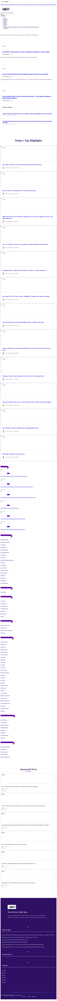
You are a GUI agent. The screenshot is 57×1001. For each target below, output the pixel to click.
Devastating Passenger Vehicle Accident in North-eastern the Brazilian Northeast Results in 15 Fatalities (18, 497)
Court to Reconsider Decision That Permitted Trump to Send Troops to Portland (25, 74)
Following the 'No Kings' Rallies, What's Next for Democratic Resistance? (13, 529)
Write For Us (24, 996)
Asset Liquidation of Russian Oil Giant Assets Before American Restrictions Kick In (34, 4)
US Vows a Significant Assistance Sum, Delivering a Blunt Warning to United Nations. (25, 244)
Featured (5, 24)
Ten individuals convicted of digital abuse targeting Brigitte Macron (20, 428)
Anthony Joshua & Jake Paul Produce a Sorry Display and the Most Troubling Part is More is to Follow (27, 113)
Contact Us (5, 28)
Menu (3, 15)
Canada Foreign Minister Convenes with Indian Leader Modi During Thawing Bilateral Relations (23, 944)
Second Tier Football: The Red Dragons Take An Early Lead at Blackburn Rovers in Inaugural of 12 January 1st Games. (28, 934)
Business (5, 20)
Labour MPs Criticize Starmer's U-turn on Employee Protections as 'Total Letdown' (26, 52)
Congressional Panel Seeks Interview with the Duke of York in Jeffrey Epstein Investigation (26, 402)
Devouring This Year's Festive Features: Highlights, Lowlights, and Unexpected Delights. (26, 296)
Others (25, 27)
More (4, 25)
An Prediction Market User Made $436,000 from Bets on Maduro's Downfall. (23, 322)
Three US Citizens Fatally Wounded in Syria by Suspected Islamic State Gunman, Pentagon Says (17, 486)
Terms (29, 996)
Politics (29, 27)
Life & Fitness (13, 27)
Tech (35, 27)
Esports (5, 22)
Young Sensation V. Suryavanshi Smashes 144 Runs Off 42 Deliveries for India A (19, 937)
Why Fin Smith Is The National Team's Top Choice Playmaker (19, 190)
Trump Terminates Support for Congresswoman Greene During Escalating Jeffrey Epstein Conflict (23, 947)
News (22, 27)
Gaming (5, 27)
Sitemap (33, 996)
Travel (37, 27)
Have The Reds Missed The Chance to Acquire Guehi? (10, 508)
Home (4, 18)
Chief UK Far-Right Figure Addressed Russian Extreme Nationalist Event (13, 518)
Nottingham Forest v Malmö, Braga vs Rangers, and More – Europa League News (24, 270)
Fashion (5, 23)
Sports (32, 27)
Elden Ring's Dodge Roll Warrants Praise (13, 454)
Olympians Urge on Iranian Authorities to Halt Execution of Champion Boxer (23, 376)
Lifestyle (19, 27)
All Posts (5, 19)
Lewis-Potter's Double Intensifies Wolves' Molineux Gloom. (15, 939)
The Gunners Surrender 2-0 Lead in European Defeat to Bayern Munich (21, 164)
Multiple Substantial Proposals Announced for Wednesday (14, 942)
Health (8, 27)
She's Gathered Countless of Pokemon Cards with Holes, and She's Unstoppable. (14, 476)
